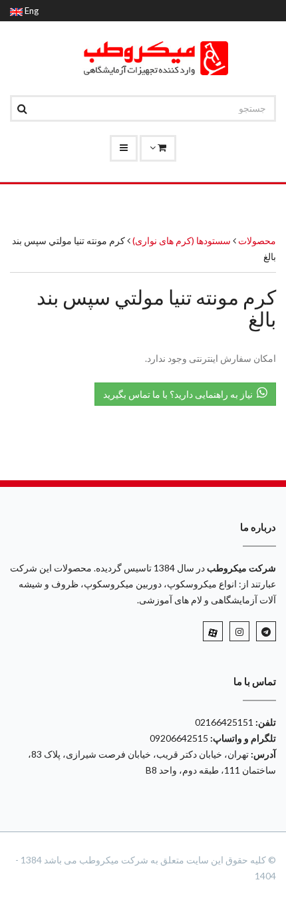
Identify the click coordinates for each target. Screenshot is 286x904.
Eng (31, 10)
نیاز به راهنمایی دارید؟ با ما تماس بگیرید (180, 394)
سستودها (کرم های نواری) (180, 240)
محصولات (257, 240)
